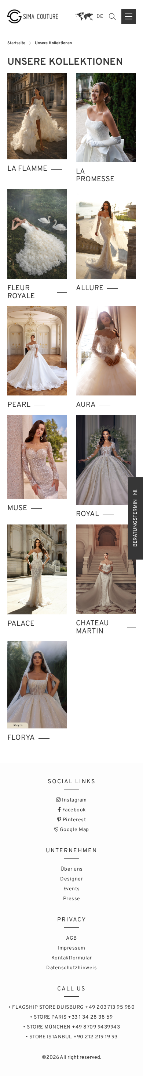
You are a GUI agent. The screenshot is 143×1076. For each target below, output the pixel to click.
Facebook (73, 810)
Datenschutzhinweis (71, 968)
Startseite (16, 43)
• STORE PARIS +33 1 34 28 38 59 (71, 1017)
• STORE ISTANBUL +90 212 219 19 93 (72, 1037)
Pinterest (73, 820)
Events (71, 889)
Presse (71, 899)
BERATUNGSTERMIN (135, 522)
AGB (71, 938)
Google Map (73, 830)
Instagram (74, 800)
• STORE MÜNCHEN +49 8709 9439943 (71, 1027)
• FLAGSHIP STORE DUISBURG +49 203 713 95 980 (71, 1007)
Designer (71, 879)
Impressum (71, 948)
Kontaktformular (71, 958)
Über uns (71, 869)
